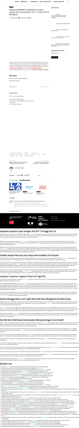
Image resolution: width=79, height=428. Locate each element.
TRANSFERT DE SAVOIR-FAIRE (28, 193)
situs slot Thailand (27, 271)
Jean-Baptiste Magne (19, 167)
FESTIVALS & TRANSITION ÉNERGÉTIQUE (40, 194)
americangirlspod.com (23, 372)
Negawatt (44, 154)
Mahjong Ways (3, 248)
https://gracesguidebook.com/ (11, 386)
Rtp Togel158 (41, 374)
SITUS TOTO (59, 343)
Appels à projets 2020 (45, 1)
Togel (42, 351)
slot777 (18, 264)
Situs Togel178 (21, 358)
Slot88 (30, 334)
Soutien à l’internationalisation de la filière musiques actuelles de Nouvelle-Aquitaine (15, 192)
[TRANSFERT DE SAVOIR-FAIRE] (29, 187)
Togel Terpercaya (54, 347)
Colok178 (19, 405)
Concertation (34, 1)
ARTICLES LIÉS (13, 180)
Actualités (15, 5)
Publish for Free (45, 86)
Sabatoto (26, 381)
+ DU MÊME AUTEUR (24, 180)
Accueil (17, 1)
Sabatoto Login (19, 375)
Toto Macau (49, 303)
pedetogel (38, 392)
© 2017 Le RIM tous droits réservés (58, 220)
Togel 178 (24, 371)
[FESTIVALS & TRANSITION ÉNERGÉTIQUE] (42, 187)
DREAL (21, 154)
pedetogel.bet (28, 377)
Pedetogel (32, 399)
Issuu (16, 86)
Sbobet (16, 413)
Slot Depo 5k (23, 241)
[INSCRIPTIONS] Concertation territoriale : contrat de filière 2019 (41, 163)
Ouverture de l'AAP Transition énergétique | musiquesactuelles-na (29, 201)
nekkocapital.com (25, 380)
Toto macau (16, 313)
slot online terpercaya (22, 387)
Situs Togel (49, 354)
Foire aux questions (59, 1)
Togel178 (39, 368)
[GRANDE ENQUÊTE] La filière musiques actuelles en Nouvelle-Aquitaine (18, 163)
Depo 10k (22, 330)
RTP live (32, 234)
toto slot (25, 283)
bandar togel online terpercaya (65, 395)
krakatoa (33, 154)
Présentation (24, 1)
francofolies (26, 154)
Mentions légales (54, 218)
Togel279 (27, 402)
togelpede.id (26, 389)
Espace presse (54, 216)
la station (38, 154)
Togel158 (25, 279)
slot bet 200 (44, 323)
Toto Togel (31, 424)
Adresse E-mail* (55, 53)
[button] (68, 1)
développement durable (14, 154)
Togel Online (37, 426)
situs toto (3, 307)
